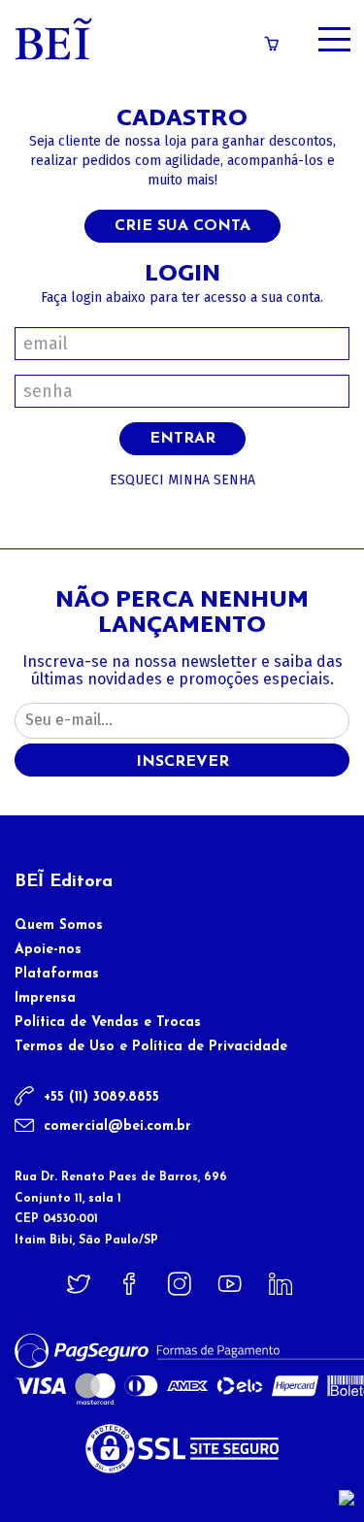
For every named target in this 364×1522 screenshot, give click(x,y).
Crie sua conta (182, 226)
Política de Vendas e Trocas (108, 1022)
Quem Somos (59, 925)
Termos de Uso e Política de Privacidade (151, 1047)
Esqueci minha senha (182, 480)
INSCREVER (182, 762)
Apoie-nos (48, 950)
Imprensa (45, 998)
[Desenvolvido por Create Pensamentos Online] (346, 1497)
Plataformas (57, 974)
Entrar (182, 439)
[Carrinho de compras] (272, 44)
